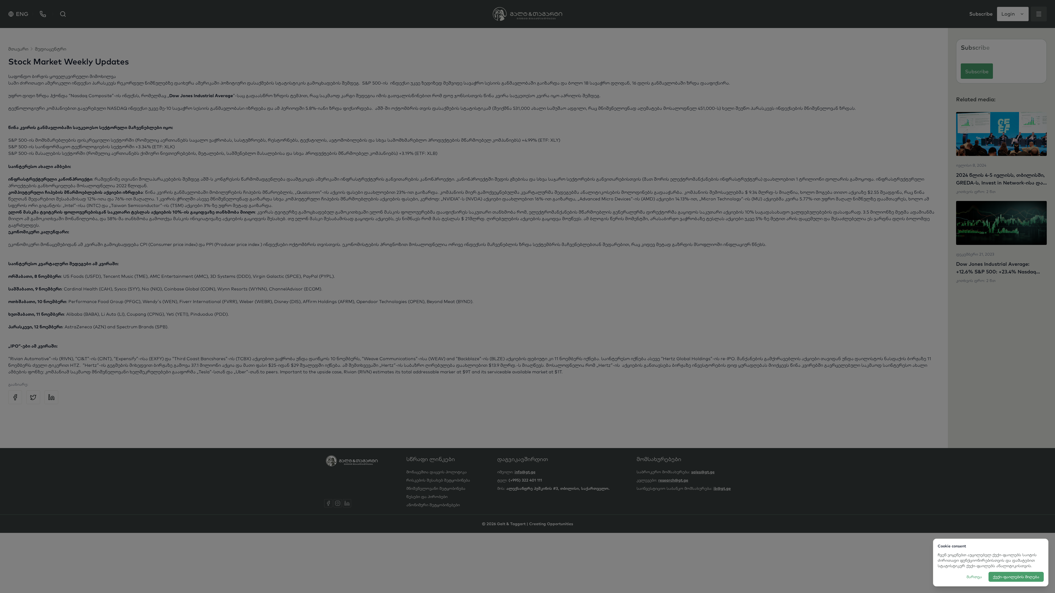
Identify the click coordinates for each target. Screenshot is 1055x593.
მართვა (974, 576)
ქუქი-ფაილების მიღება (1016, 576)
